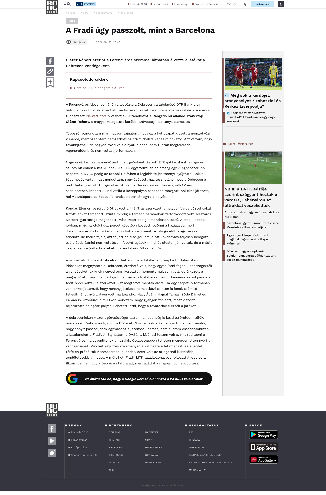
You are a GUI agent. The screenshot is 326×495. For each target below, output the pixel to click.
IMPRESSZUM (196, 447)
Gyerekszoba (153, 447)
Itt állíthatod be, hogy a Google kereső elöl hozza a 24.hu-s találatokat (143, 379)
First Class (116, 455)
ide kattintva (96, 116)
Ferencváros (160, 4)
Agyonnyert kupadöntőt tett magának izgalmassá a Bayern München (248, 239)
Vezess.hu (115, 447)
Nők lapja (151, 455)
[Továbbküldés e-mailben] (50, 71)
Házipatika (151, 432)
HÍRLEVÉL (194, 440)
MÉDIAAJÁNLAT (197, 470)
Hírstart (114, 440)
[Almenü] (67, 4)
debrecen (126, 12)
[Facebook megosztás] (50, 61)
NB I (71, 21)
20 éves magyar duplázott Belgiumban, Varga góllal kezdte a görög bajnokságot (251, 255)
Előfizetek (262, 4)
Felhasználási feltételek (205, 455)
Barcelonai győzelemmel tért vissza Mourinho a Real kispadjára (253, 225)
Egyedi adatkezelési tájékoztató (210, 462)
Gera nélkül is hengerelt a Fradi (99, 88)
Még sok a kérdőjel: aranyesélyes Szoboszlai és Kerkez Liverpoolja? (253, 101)
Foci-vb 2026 (138, 4)
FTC (85, 12)
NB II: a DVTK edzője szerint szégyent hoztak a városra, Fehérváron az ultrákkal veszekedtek (251, 197)
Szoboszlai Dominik (206, 4)
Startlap (114, 432)
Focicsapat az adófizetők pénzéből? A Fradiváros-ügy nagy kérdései (251, 117)
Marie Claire (153, 462)
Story (149, 440)
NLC (111, 470)
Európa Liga (181, 4)
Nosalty (114, 462)
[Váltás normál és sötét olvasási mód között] (245, 4)
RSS (191, 432)
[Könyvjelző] (50, 82)
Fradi (71, 12)
